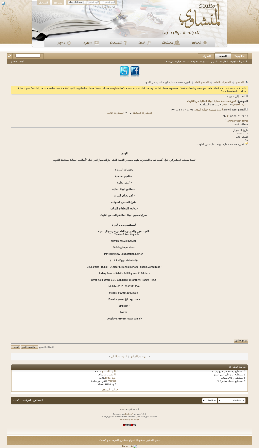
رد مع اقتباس (241, 341)
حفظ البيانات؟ (108, 7)
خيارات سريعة (174, 61)
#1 (228, 116)
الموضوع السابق (139, 356)
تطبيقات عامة (191, 61)
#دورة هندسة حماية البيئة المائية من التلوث (211, 101)
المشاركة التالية (115, 113)
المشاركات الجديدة (238, 61)
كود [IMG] (110, 378)
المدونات (206, 56)
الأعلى (16, 347)
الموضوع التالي (119, 356)
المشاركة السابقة (142, 113)
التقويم (214, 61)
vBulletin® (129, 414)
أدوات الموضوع (239, 104)
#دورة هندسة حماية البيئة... (208, 109)
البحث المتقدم (17, 61)
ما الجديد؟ (239, 56)
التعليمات (224, 61)
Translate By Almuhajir (129, 419)
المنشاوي (38, 400)
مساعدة (58, 2)
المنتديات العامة (222, 82)
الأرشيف (26, 400)
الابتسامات (110, 374)
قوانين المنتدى (110, 389)
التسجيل (43, 2)
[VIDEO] (111, 381)
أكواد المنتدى (108, 371)
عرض (224, 104)
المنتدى (223, 56)
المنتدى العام (202, 82)
